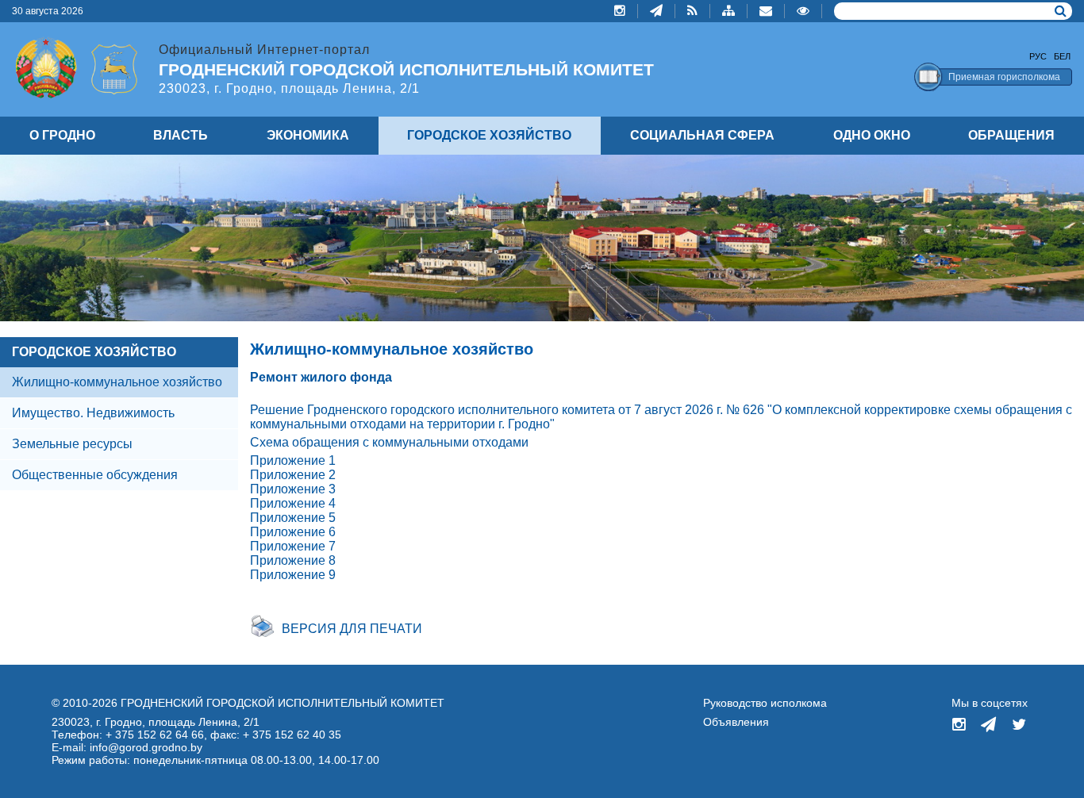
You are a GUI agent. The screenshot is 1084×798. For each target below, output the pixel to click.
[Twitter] (1019, 725)
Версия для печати (352, 628)
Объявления (736, 722)
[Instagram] (620, 11)
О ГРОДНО (62, 135)
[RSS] (692, 11)
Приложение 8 (293, 560)
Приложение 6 (293, 532)
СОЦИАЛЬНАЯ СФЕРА (702, 135)
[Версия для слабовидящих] (803, 11)
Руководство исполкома (765, 702)
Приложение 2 (293, 474)
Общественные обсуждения (95, 474)
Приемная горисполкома (1004, 76)
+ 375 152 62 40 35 (292, 734)
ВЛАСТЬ (180, 135)
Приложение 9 (293, 574)
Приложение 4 (293, 503)
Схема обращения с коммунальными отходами (389, 442)
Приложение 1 (293, 460)
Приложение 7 (293, 546)
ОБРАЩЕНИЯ (1011, 135)
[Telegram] (656, 11)
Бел (1062, 56)
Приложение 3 (293, 489)
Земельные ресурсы (72, 444)
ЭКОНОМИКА (308, 135)
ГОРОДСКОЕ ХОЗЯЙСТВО (94, 352)
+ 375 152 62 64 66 (155, 734)
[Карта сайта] (729, 11)
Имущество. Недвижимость (93, 413)
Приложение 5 (293, 517)
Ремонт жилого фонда (321, 377)
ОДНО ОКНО (871, 135)
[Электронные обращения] (766, 11)
